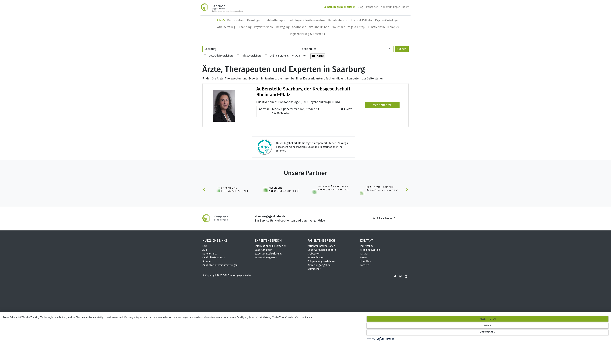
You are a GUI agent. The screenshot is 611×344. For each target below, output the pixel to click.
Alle (219, 20)
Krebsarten (371, 6)
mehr (487, 325)
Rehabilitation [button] (337, 20)
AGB (204, 249)
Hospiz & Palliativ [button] (361, 20)
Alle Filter (300, 55)
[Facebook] (395, 276)
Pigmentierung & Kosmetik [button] (307, 34)
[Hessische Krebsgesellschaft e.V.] (281, 189)
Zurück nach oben (383, 218)
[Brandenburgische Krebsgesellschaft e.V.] (379, 189)
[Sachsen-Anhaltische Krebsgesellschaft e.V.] (330, 189)
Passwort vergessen (266, 257)
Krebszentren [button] (236, 20)
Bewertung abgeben (318, 265)
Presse (363, 257)
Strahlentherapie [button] (274, 20)
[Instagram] (406, 276)
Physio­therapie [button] (264, 27)
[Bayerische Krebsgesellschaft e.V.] (232, 189)
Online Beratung (277, 55)
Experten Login (263, 249)
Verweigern (487, 332)
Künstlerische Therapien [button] (384, 27)
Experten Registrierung (268, 253)
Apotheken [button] (299, 27)
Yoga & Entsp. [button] (356, 27)
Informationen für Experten (270, 245)
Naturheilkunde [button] (319, 27)
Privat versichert (250, 55)
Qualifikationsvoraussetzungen (220, 265)
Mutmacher (313, 268)
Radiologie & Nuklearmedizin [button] (307, 20)
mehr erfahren (382, 105)
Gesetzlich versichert (219, 55)
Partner (364, 253)
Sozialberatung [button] (225, 27)
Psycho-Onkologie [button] (386, 20)
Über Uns (365, 261)
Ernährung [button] (244, 27)
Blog (360, 6)
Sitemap (207, 261)
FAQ (204, 245)
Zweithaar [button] (338, 27)
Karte (319, 56)
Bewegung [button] (282, 27)
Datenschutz (209, 253)
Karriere (364, 265)
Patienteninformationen (321, 245)
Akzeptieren (488, 318)
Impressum (366, 245)
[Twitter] (400, 276)
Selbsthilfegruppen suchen (339, 6)
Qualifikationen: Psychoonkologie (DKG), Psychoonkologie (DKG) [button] (298, 102)
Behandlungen (315, 257)
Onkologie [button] (253, 20)
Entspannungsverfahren (321, 261)
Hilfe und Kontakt (370, 249)
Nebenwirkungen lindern (395, 6)
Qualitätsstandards (213, 257)
